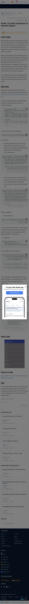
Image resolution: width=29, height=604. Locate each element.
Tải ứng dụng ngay (14, 292)
